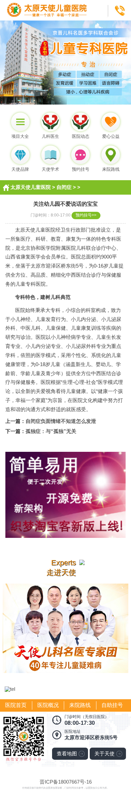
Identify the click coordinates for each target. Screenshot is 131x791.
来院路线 (80, 705)
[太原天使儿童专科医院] (65, 2)
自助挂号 (112, 705)
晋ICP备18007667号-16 (66, 782)
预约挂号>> (86, 215)
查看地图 (67, 753)
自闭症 (64, 187)
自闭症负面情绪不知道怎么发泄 (61, 421)
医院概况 (48, 705)
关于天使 (104, 753)
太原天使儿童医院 (30, 187)
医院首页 (16, 705)
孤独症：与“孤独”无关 (51, 431)
